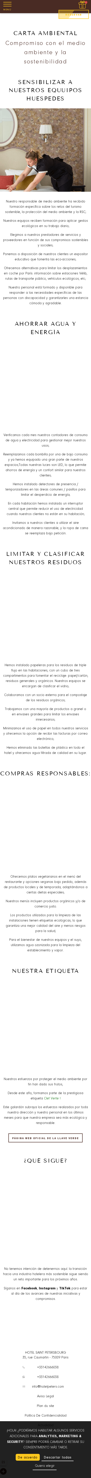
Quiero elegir (45, 1466)
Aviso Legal (45, 1396)
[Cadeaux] (83, 5)
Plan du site (45, 1406)
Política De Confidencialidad (45, 1415)
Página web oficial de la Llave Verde (45, 1138)
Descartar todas (58, 1457)
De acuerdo (28, 1457)
